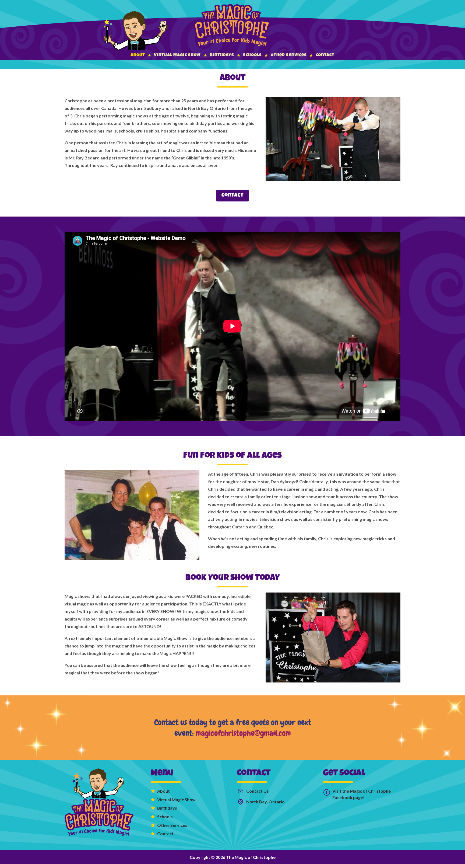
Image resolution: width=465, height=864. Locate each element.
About (138, 55)
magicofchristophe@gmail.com (243, 733)
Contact (325, 55)
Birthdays (222, 55)
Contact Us (257, 790)
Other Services (289, 55)
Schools (252, 55)
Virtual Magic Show (177, 55)
